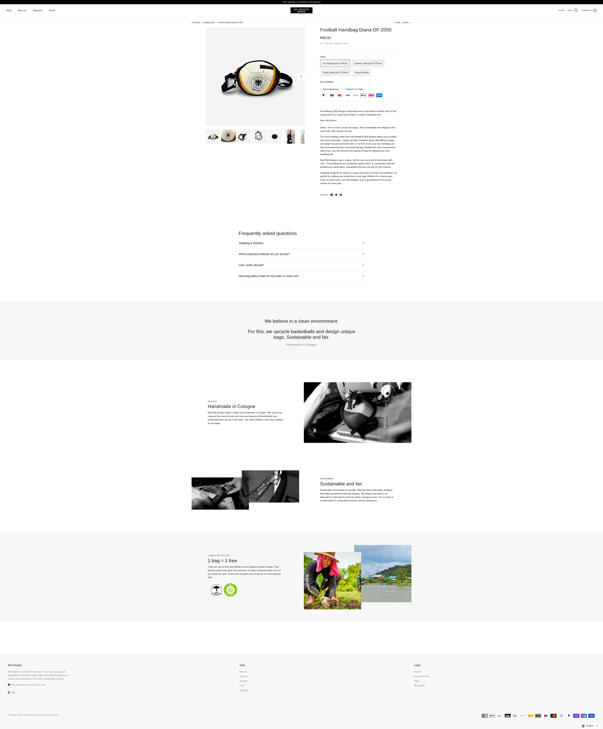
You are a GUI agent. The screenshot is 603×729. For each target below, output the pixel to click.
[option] (255, 76)
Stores (52, 10)
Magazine (38, 10)
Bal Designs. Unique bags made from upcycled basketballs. (36, 715)
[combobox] (590, 726)
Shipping (244, 690)
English (590, 726)
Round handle (362, 72)
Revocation (419, 685)
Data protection (421, 676)
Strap (323, 56)
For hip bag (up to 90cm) (335, 63)
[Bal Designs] (301, 10)
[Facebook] (9, 692)
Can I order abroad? (251, 265)
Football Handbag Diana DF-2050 (230, 22)
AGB (416, 681)
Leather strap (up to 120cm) (368, 63)
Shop (8, 10)
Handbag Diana (209, 22)
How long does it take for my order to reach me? (269, 276)
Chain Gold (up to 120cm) (335, 72)
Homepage (196, 22)
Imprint (417, 671)
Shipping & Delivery (251, 243)
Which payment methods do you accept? (264, 254)
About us (22, 10)
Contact (243, 681)
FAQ (242, 685)
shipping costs (341, 43)
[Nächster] (301, 76)
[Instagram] (13, 692)
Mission (243, 671)
